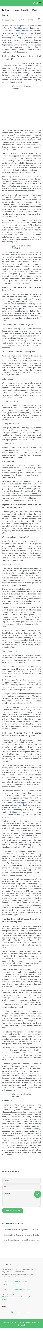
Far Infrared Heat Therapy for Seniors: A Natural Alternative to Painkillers (32, 1235)
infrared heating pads (21, 33)
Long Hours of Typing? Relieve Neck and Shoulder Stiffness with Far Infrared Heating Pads (12, 1240)
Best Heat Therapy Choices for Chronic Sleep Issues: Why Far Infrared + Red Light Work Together (32, 1240)
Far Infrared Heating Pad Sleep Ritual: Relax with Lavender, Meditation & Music (17, 1229)
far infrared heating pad (19, 28)
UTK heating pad (19, 803)
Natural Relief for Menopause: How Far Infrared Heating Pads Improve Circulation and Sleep (12, 1235)
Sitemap (5, 1306)
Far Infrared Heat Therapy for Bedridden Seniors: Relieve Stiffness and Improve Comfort (32, 1230)
